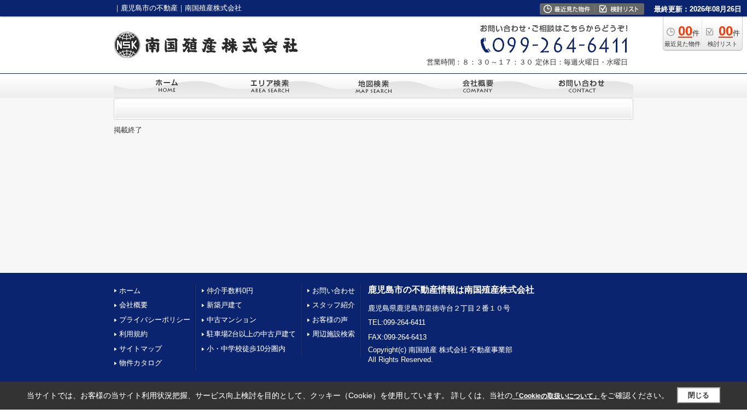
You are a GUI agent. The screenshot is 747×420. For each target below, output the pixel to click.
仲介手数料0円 (230, 291)
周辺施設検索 (333, 334)
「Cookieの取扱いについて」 (556, 396)
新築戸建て (224, 305)
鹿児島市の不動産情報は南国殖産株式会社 (451, 289)
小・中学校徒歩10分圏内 (246, 349)
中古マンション (231, 320)
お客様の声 (330, 320)
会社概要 (133, 305)
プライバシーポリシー (154, 320)
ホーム (130, 291)
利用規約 (133, 334)
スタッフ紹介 (333, 305)
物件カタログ (140, 363)
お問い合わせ (333, 291)
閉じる (698, 395)
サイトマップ (140, 349)
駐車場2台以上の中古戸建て (251, 334)
